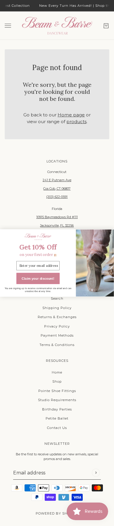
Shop (57, 381)
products (76, 121)
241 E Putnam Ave (57, 180)
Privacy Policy (57, 326)
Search (57, 298)
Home (57, 372)
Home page (71, 115)
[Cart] (106, 25)
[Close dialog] (110, 233)
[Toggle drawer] (8, 26)
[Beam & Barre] (57, 25)
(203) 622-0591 (57, 197)
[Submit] (96, 473)
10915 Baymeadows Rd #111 (57, 217)
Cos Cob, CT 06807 (56, 188)
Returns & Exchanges (57, 317)
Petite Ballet (57, 418)
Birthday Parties (57, 409)
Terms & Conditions (57, 345)
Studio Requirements (57, 400)
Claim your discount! (38, 278)
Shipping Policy (57, 308)
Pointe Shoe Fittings (57, 391)
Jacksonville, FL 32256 (57, 225)
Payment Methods (57, 335)
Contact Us (57, 428)
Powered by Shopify (57, 513)
